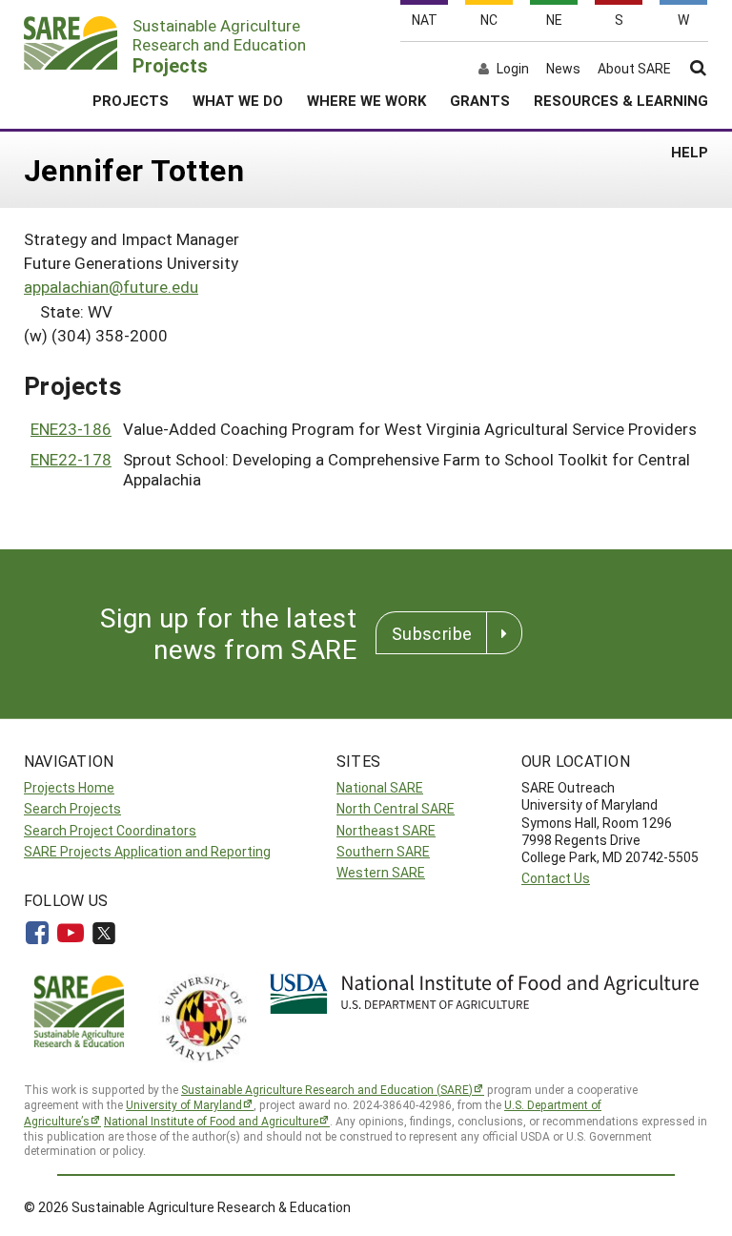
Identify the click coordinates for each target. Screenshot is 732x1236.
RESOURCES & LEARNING (621, 100)
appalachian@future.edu (111, 287)
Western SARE (380, 872)
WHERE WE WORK (366, 100)
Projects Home (69, 787)
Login (513, 68)
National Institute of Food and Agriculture (211, 1120)
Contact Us (555, 878)
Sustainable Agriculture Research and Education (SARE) (327, 1089)
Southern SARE (383, 851)
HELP (689, 151)
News (563, 68)
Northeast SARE (386, 830)
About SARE (634, 68)
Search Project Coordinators (110, 830)
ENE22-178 (71, 459)
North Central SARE (395, 808)
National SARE (379, 787)
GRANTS (480, 100)
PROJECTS (130, 100)
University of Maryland (184, 1104)
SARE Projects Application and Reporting (147, 851)
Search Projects (72, 808)
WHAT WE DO (238, 100)
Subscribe (432, 633)
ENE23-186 (71, 429)
